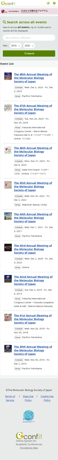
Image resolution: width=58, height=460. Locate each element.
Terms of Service (10, 398)
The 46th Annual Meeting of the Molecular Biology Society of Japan (33, 151)
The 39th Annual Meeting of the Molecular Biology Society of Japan (33, 350)
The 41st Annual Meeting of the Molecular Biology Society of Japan (33, 319)
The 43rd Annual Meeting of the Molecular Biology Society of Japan (33, 249)
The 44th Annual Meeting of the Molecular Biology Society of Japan (33, 217)
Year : (6, 45)
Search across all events (27, 22)
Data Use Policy (28, 398)
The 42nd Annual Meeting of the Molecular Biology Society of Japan (33, 280)
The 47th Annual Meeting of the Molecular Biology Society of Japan (33, 109)
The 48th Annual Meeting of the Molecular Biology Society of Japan (33, 77)
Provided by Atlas (29, 447)
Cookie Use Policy (47, 398)
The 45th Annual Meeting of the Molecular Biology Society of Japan (33, 186)
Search (30, 53)
